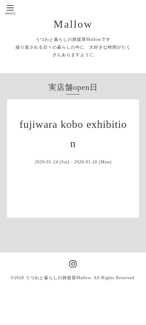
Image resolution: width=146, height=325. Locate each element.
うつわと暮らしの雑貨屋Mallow (58, 277)
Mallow (73, 24)
